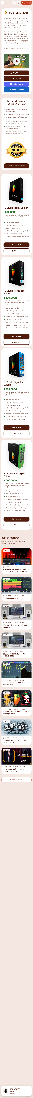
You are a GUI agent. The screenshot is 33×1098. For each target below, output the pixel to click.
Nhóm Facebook (18, 90)
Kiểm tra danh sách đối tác (17, 166)
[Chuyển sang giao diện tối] (14, 3)
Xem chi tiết (16, 245)
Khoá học (18, 78)
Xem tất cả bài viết (16, 780)
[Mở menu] (2, 3)
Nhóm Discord (18, 84)
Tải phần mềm (18, 73)
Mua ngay (17, 251)
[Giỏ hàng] (18, 3)
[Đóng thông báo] (28, 1091)
